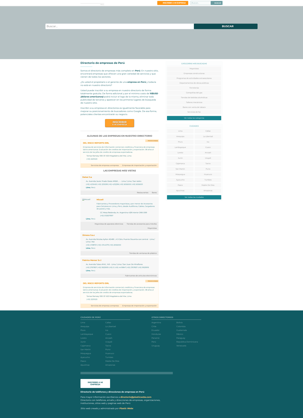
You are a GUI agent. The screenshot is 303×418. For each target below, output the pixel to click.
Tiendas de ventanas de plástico (143, 253)
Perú (154, 342)
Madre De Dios (208, 185)
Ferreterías (194, 88)
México (179, 334)
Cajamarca (180, 163)
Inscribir (119, 123)
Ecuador (155, 330)
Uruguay (156, 346)
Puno (208, 169)
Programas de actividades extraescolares (194, 78)
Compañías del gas (194, 93)
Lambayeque (180, 147)
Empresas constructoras (194, 73)
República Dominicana (187, 342)
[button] (217, 3)
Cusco (208, 147)
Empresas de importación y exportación (139, 165)
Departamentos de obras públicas (194, 83)
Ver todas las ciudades (194, 197)
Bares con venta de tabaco (194, 107)
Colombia (180, 326)
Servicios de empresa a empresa (105, 165)
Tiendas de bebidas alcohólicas (194, 97)
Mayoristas (152, 228)
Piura (180, 142)
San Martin (180, 169)
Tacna (207, 163)
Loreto (180, 153)
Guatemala (181, 330)
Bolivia (179, 322)
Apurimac (180, 190)
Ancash (208, 153)
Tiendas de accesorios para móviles (142, 224)
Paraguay (180, 338)
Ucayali (208, 158)
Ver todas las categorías (194, 118)
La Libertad (208, 136)
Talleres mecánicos (194, 102)
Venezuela (181, 346)
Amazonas (208, 190)
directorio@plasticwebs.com (135, 397)
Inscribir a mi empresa (174, 3)
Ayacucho (180, 180)
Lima (88, 187)
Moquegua (180, 174)
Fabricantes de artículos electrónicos (141, 276)
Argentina (156, 322)
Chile (154, 326)
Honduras (156, 334)
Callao (208, 131)
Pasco (180, 185)
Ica (208, 142)
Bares (154, 193)
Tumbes (208, 180)
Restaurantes (142, 193)
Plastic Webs (126, 408)
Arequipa (180, 136)
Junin (180, 158)
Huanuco (208, 174)
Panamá (155, 338)
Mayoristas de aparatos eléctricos (109, 224)
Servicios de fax (194, 112)
